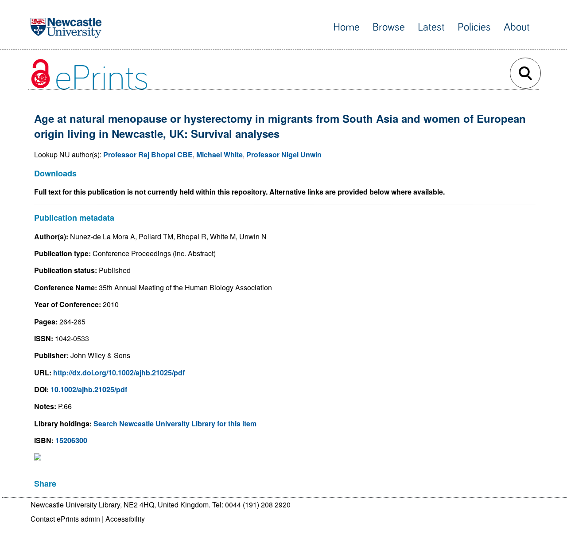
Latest (431, 27)
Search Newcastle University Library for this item (174, 423)
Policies (474, 27)
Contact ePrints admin (65, 519)
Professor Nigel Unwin (284, 154)
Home (346, 27)
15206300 (71, 440)
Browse (389, 27)
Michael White (219, 154)
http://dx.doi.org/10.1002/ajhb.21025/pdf (119, 372)
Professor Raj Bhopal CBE (148, 154)
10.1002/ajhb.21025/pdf (88, 389)
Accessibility (125, 519)
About (517, 27)
